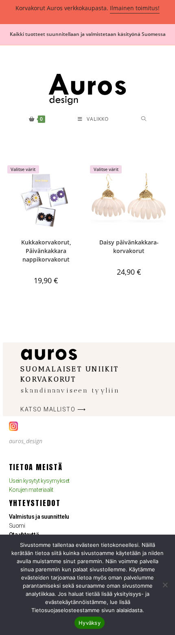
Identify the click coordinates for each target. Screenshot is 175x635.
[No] (165, 585)
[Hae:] (144, 119)
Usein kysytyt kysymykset (39, 480)
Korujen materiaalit (31, 489)
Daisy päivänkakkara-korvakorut (129, 246)
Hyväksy (90, 622)
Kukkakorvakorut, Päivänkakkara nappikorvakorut (46, 250)
